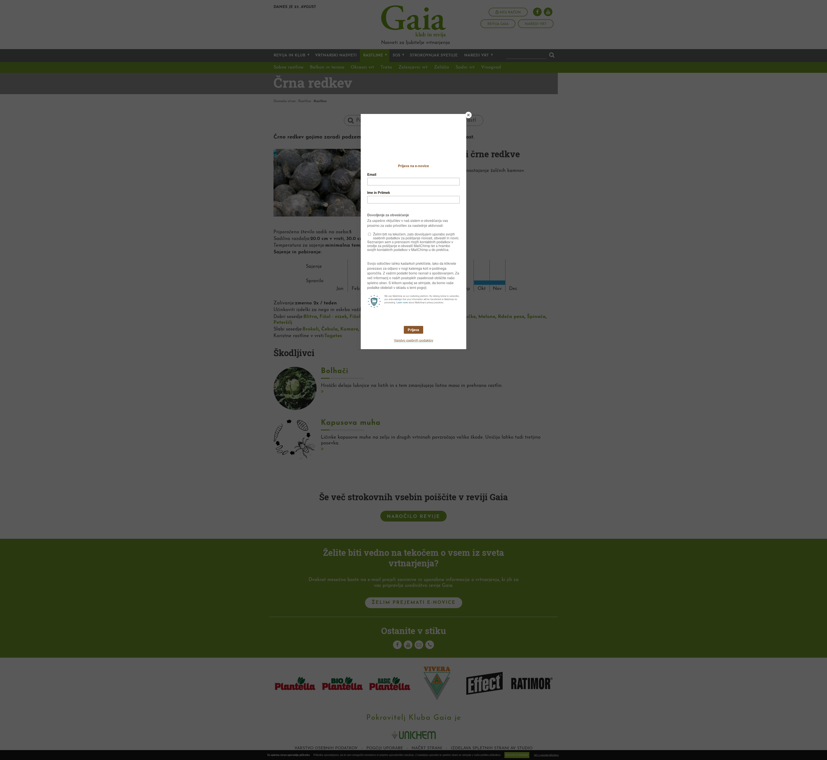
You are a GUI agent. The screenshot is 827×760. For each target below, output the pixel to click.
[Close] (468, 115)
